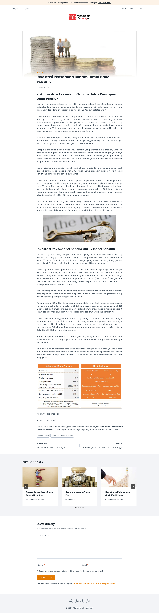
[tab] (75, 507)
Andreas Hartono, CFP (47, 87)
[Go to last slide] (26, 486)
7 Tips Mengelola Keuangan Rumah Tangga (101, 446)
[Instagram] (18, 8)
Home (124, 8)
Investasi (40, 73)
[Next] (133, 486)
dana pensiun (43, 436)
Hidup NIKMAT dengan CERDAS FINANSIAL (72, 354)
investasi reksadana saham (62, 436)
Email (85, 565)
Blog (131, 8)
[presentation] (40, 477)
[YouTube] (14, 8)
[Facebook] (22, 8)
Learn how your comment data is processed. (94, 583)
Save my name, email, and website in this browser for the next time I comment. (71, 571)
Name (41, 565)
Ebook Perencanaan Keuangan (51, 446)
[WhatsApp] (27, 8)
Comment (43, 535)
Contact (141, 8)
